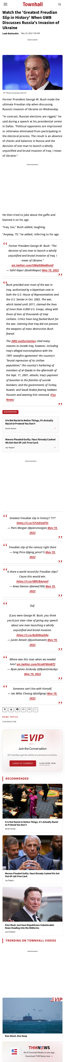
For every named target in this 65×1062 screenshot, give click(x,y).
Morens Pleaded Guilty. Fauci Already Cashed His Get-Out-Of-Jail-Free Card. (32, 875)
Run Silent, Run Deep (16, 1036)
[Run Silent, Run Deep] (32, 1015)
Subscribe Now (47, 763)
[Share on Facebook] (17, 709)
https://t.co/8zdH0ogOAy (32, 635)
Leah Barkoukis (10, 33)
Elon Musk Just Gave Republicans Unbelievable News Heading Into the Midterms (29, 926)
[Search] (60, 4)
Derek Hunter (10, 828)
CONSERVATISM (9, 721)
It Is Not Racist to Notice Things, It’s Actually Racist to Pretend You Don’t (31, 823)
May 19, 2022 (50, 270)
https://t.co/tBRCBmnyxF (32, 581)
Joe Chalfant (10, 932)
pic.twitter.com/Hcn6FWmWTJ (36, 664)
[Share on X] (4, 709)
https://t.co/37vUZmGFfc (33, 523)
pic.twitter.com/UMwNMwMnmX (33, 265)
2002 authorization (23, 341)
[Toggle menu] (5, 4)
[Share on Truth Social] (11, 709)
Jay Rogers (9, 880)
